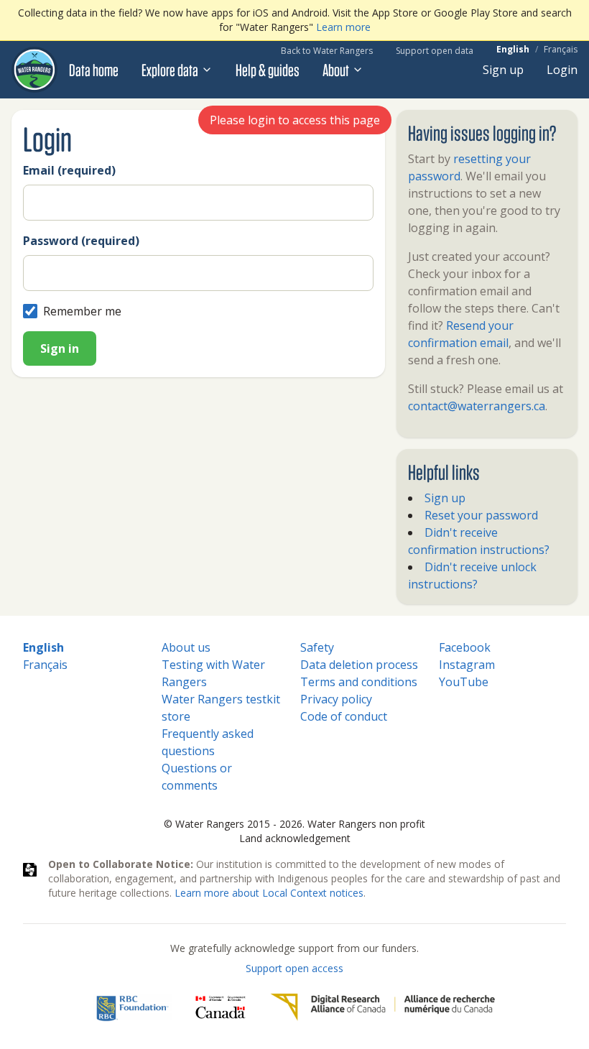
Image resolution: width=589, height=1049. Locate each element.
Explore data (170, 70)
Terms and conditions (358, 682)
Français (561, 49)
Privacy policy (336, 699)
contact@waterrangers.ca (476, 406)
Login (562, 70)
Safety (317, 647)
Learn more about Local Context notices (269, 893)
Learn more (343, 27)
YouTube (463, 682)
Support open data (434, 51)
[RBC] (132, 1007)
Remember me (82, 311)
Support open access (294, 968)
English (512, 49)
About (336, 70)
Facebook (465, 647)
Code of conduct (343, 716)
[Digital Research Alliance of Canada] (382, 1007)
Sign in (59, 348)
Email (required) (69, 170)
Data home (94, 70)
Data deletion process (359, 665)
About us (186, 647)
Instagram (467, 665)
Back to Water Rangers (327, 51)
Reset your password (481, 515)
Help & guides (268, 70)
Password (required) (81, 241)
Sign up (503, 70)
